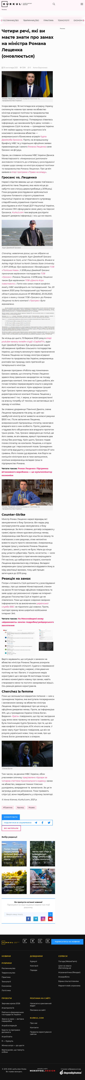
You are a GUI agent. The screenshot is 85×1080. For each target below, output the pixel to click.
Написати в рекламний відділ (40, 1004)
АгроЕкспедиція (9, 1026)
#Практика (7, 808)
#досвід (20, 808)
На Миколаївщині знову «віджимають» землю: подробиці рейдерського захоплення (28, 622)
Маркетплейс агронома (69, 986)
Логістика (6, 990)
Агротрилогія (8, 1008)
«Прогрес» (34, 300)
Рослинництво (10, 20)
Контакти (34, 1028)
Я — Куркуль (7, 1041)
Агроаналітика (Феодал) (69, 972)
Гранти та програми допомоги (11, 1031)
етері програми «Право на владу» (28, 172)
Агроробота (63, 977)
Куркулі (33, 961)
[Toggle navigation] (81, 4)
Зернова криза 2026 (11, 1003)
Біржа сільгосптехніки (68, 981)
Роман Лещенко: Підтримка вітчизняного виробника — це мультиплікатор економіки (27, 472)
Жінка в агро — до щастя (13, 1045)
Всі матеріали (11, 828)
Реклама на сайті (37, 1010)
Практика (48, 20)
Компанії (34, 966)
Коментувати (11, 817)
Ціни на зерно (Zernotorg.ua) (64, 967)
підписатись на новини (67, 942)
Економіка (6, 986)
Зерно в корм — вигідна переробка (13, 1020)
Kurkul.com (18, 212)
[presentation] (2, 20)
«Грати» (15, 716)
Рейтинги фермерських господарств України (13, 1013)
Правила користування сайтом (41, 1033)
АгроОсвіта (7, 1037)
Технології (63, 20)
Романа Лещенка (37, 147)
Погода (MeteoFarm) (67, 961)
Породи (33, 970)
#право (32, 808)
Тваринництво (31, 20)
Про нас (33, 1023)
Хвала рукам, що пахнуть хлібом (13, 1051)
